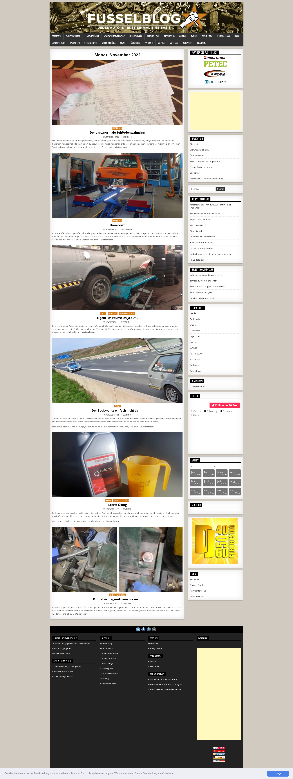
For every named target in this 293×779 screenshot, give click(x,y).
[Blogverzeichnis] (219, 754)
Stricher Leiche (90, 42)
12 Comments (126, 229)
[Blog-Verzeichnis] (219, 748)
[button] (176, 773)
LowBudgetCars (58, 42)
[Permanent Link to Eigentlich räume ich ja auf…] (117, 277)
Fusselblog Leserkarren (201, 167)
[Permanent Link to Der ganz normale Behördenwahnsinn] (117, 92)
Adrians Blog (106, 643)
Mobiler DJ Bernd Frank (62, 671)
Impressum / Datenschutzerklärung (206, 178)
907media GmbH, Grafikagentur (66, 666)
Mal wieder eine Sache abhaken (205, 213)
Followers (226, 411)
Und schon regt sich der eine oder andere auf (211, 254)
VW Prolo (174, 42)
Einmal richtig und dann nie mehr (117, 599)
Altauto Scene (93, 36)
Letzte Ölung (117, 505)
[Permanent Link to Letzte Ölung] (117, 465)
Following (210, 411)
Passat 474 (195, 359)
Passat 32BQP (196, 353)
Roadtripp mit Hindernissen (202, 236)
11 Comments (126, 322)
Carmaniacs (188, 42)
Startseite (56, 36)
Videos (196, 411)
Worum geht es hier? (199, 149)
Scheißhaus (195, 371)
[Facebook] (143, 629)
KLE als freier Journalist (62, 676)
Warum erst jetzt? (198, 225)
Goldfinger (195, 330)
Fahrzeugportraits (74, 36)
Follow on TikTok (226, 405)
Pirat (103, 313)
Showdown (117, 225)
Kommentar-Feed (198, 590)
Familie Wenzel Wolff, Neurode (162, 679)
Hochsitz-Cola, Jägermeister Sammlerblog (71, 643)
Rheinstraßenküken (61, 653)
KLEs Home (201, 42)
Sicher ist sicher (197, 231)
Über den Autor (197, 155)
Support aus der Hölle (200, 219)
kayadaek (153, 661)
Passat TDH (75, 42)
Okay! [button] (278, 773)
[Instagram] (149, 629)
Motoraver (153, 643)
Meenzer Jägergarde (61, 648)
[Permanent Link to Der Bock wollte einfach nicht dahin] (117, 370)
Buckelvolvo (195, 319)
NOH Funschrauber (109, 673)
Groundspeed (106, 668)
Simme (122, 42)
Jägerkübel (195, 336)
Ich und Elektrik (197, 259)
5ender (193, 313)
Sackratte (194, 365)
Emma (193, 324)
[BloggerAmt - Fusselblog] (219, 751)
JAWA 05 (193, 348)
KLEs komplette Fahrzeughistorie (205, 161)
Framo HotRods (223, 36)
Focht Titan (207, 36)
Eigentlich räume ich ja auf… (117, 318)
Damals (194, 36)
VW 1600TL (149, 42)
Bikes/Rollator (153, 36)
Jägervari (194, 342)
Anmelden (194, 579)
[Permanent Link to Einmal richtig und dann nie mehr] (117, 559)
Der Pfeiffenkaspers (109, 653)
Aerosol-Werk (106, 648)
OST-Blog (104, 678)
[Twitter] (138, 629)
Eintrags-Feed (196, 585)
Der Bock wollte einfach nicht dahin (117, 410)
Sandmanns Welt (108, 683)
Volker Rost (153, 666)
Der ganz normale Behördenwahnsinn (117, 132)
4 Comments (127, 137)
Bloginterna (169, 36)
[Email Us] (154, 629)
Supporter (194, 172)
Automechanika (135, 36)
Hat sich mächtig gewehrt (201, 248)
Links (237, 36)
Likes (195, 415)
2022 (215, 466)
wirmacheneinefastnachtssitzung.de (165, 684)
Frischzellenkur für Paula (201, 242)
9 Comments (126, 415)
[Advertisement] (215, 111)
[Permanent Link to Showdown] (117, 185)
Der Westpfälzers (108, 658)
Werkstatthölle (109, 42)
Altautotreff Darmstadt (114, 36)
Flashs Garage (107, 663)
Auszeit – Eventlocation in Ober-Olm (164, 689)
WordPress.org (197, 596)
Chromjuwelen (155, 648)
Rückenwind (135, 42)
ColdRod (182, 36)
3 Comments (126, 604)
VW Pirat (161, 42)
